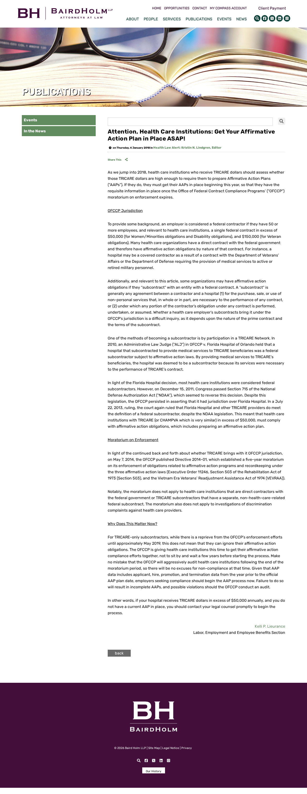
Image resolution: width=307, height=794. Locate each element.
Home (156, 8)
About (132, 19)
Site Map (154, 748)
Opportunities (176, 8)
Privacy (186, 748)
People (151, 19)
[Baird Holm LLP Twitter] (272, 18)
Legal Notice (170, 748)
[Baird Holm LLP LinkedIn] (279, 18)
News (241, 19)
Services (172, 19)
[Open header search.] (257, 18)
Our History (153, 771)
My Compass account (228, 8)
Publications (199, 19)
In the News (35, 131)
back (119, 653)
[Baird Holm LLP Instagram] (287, 18)
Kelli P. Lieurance (270, 626)
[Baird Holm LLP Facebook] (264, 18)
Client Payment (272, 8)
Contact (199, 8)
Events (224, 19)
